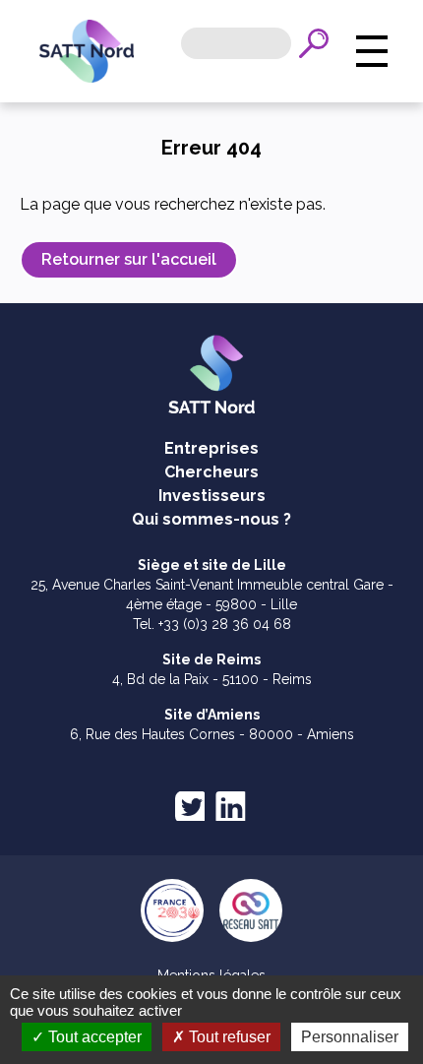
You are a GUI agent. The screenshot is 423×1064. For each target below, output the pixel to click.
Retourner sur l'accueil (128, 259)
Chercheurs (211, 472)
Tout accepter (93, 1037)
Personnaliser (349, 1037)
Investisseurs (212, 495)
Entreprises (211, 448)
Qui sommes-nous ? (211, 519)
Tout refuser (228, 1037)
